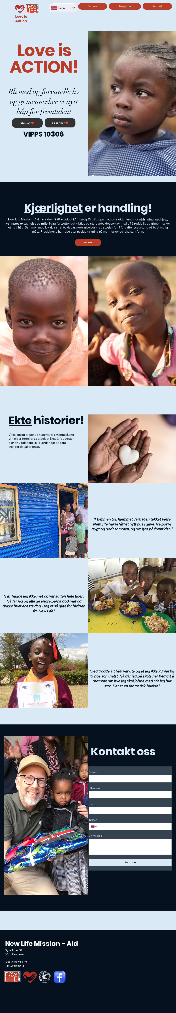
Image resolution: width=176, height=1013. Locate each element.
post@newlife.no (16, 961)
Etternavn (94, 788)
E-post (92, 804)
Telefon (93, 819)
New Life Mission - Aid (41, 943)
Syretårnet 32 (13, 950)
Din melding (95, 835)
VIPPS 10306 (43, 134)
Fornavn (93, 772)
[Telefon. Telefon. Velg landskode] (94, 826)
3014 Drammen (15, 954)
